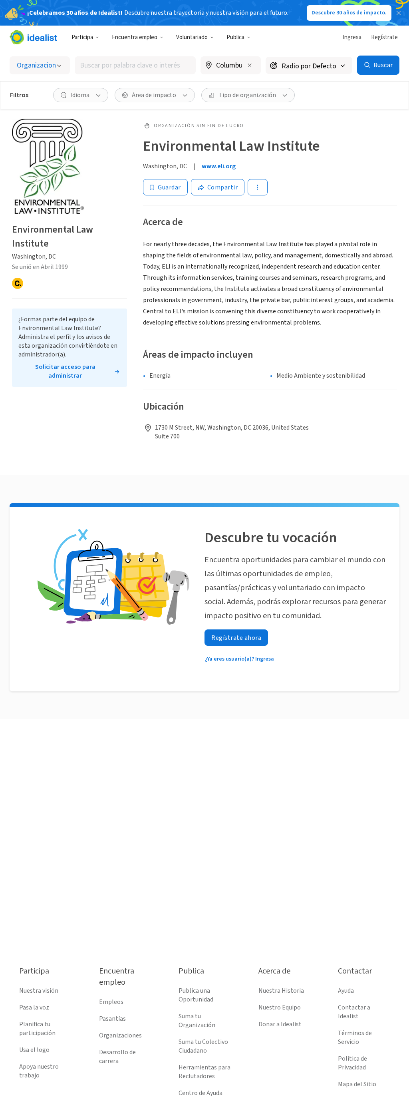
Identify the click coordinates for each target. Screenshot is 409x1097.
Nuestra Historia (281, 990)
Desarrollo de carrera (117, 1056)
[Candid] (17, 283)
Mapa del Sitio (357, 1084)
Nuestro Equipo (279, 1007)
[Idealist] (33, 37)
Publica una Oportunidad (196, 995)
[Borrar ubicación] (249, 65)
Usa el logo (34, 1049)
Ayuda (346, 990)
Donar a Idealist (280, 1024)
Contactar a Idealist (354, 1012)
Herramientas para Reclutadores (204, 1072)
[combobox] (135, 65)
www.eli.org (219, 166)
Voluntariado (192, 37)
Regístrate (384, 37)
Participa (82, 37)
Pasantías (112, 1018)
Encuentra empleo (134, 37)
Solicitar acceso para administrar (65, 371)
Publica (235, 37)
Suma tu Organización (197, 1020)
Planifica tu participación (37, 1028)
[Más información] (231, 66)
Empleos (111, 1001)
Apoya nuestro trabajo (39, 1071)
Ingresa (352, 37)
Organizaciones (120, 1035)
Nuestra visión (38, 990)
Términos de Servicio (355, 1037)
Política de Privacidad (352, 1063)
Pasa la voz (34, 1007)
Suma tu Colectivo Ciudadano (203, 1046)
